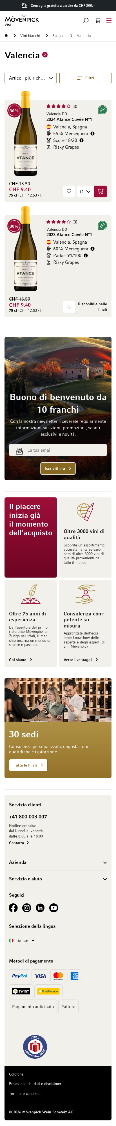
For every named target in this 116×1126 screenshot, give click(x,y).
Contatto (16, 842)
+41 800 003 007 (28, 816)
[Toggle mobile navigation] (109, 20)
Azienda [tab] (17, 862)
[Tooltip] (92, 133)
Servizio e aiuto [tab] (25, 878)
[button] (86, 20)
